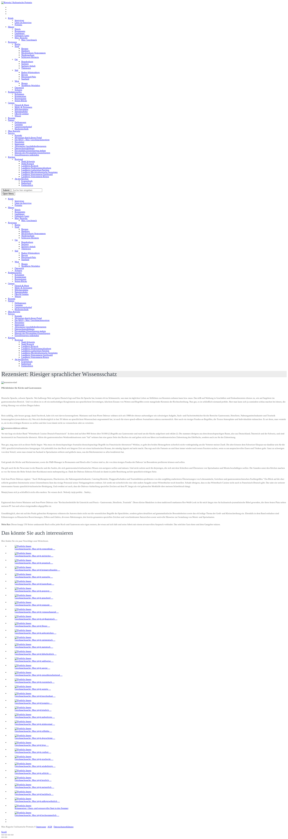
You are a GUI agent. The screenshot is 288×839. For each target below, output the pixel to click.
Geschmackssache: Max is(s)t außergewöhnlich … (37, 801)
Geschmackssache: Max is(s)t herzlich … (33, 780)
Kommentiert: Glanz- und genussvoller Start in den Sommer (41, 808)
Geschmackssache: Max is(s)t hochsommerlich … (37, 815)
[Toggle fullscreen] (9, 834)
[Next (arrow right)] (5, 837)
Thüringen (26, 68)
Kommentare (20, 96)
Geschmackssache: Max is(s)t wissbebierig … (35, 766)
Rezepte (11, 118)
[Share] (5, 834)
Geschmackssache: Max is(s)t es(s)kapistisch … (36, 619)
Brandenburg (27, 61)
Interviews (19, 20)
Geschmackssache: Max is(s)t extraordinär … (35, 549)
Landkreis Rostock (29, 165)
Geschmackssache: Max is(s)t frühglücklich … (35, 654)
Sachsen (25, 63)
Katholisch (26, 183)
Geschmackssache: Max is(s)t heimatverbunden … (37, 570)
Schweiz (18, 89)
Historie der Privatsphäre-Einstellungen (32, 152)
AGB (50, 826)
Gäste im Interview (23, 22)
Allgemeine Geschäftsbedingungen (30, 146)
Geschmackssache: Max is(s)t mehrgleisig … (35, 717)
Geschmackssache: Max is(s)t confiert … (33, 752)
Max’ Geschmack (29, 40)
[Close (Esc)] (2, 834)
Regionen (12, 42)
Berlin (17, 44)
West (17, 81)
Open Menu (8, 193)
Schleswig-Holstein (30, 57)
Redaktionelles (15, 92)
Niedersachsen (27, 55)
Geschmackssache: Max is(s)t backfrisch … (34, 794)
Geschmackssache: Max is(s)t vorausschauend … (37, 612)
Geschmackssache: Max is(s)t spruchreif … (34, 598)
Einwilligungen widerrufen (27, 155)
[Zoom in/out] (12, 834)
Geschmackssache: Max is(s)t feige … (32, 745)
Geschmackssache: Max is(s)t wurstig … (33, 689)
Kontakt (18, 135)
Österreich (19, 87)
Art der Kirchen (21, 178)
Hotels (17, 29)
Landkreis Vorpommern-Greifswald (37, 174)
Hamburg (25, 50)
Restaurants (20, 31)
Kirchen (11, 157)
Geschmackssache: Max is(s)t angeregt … (33, 591)
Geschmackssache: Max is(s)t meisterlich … (34, 787)
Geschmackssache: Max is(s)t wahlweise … (34, 661)
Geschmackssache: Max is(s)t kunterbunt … (34, 584)
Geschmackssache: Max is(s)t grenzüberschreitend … (38, 675)
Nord (17, 46)
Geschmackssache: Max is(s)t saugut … (32, 668)
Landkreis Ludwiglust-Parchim (35, 170)
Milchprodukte (21, 109)
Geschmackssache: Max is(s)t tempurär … (33, 605)
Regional (19, 159)
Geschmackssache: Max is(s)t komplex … (33, 703)
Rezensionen (20, 98)
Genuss (11, 102)
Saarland (25, 79)
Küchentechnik (21, 129)
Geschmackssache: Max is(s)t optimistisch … (35, 640)
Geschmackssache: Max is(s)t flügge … (32, 626)
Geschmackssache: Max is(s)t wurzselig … (34, 577)
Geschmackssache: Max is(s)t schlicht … (33, 773)
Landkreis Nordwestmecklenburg (36, 168)
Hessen (24, 83)
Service (11, 133)
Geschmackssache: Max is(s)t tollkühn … (33, 731)
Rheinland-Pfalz (28, 76)
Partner (11, 120)
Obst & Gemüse (22, 113)
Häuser (11, 27)
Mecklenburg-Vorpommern (33, 53)
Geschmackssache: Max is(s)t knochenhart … (35, 696)
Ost (16, 59)
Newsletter (19, 142)
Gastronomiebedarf (23, 126)
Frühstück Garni (22, 35)
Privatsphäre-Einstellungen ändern (30, 150)
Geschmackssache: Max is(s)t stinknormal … (35, 724)
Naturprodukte (21, 111)
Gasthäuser (19, 33)
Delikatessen (20, 122)
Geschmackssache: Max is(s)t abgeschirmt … (35, 738)
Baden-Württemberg (30, 72)
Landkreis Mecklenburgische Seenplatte (39, 172)
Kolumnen (19, 94)
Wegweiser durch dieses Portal (28, 137)
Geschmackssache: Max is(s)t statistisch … (34, 647)
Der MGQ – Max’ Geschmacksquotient (32, 139)
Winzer (18, 116)
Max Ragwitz (14, 131)
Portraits (18, 24)
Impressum (19, 144)
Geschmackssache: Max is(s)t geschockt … (34, 759)
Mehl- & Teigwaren (23, 107)
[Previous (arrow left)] (2, 837)
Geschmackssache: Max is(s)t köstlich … (33, 710)
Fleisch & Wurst (22, 105)
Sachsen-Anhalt (28, 66)
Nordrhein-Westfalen (30, 85)
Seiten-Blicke (21, 100)
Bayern (24, 74)
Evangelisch (26, 181)
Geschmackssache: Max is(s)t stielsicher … (34, 556)
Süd (16, 70)
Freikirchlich (27, 185)
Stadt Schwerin (28, 161)
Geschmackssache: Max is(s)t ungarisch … (34, 563)
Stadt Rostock (27, 163)
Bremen (24, 48)
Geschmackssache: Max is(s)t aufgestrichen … (35, 633)
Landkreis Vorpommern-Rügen (35, 176)
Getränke (19, 124)
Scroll (4, 832)
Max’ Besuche (21, 37)
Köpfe (11, 18)
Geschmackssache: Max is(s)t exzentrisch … (34, 682)
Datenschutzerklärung (24, 148)
